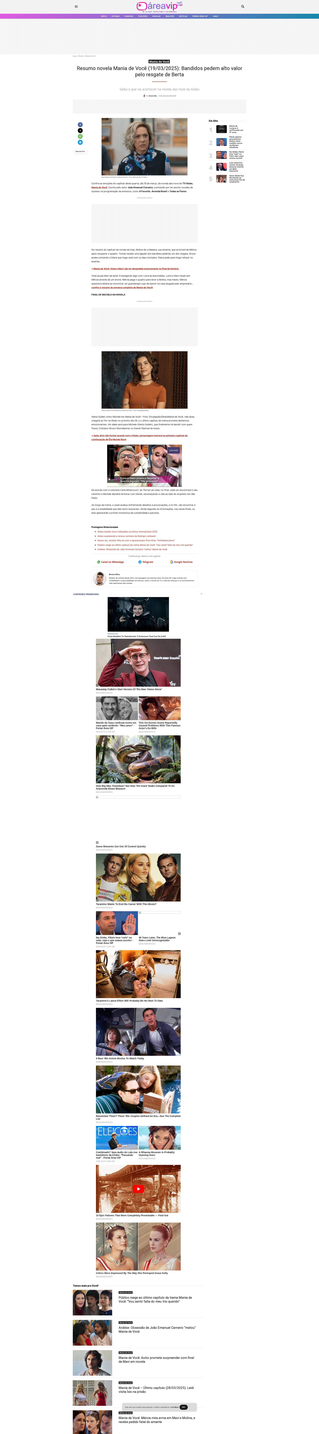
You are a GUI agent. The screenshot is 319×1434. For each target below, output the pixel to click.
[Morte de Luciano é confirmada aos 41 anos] (221, 132)
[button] (226, 6)
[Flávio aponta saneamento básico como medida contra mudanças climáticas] (221, 145)
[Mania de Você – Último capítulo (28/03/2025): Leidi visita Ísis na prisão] (92, 1393)
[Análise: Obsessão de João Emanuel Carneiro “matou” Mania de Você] (92, 1332)
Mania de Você (90, 56)
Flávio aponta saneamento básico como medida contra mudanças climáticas (235, 142)
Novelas (81, 56)
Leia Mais (174, 1407)
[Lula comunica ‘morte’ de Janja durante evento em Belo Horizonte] (221, 170)
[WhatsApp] (80, 136)
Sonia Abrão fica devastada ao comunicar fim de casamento (237, 178)
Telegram (147, 561)
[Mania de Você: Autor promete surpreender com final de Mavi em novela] (92, 1363)
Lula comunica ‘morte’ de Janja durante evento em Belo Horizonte (236, 166)
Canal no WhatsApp (112, 561)
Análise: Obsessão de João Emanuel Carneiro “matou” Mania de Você (132, 549)
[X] (80, 130)
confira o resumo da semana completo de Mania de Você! (122, 287)
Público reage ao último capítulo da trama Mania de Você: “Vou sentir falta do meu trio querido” (145, 545)
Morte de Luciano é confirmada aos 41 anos (236, 129)
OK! (183, 1407)
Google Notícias (183, 561)
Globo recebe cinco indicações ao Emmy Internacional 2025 (127, 531)
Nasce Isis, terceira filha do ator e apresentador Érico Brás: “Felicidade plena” (136, 540)
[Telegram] (80, 142)
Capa (74, 56)
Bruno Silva (153, 96)
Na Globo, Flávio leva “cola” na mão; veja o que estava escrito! (236, 155)
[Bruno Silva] (144, 96)
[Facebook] (80, 124)
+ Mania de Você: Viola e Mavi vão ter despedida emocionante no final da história (135, 268)
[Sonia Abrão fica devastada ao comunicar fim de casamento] (221, 182)
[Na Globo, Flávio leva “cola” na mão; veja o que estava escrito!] (221, 158)
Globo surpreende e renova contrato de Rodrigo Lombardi (126, 536)
